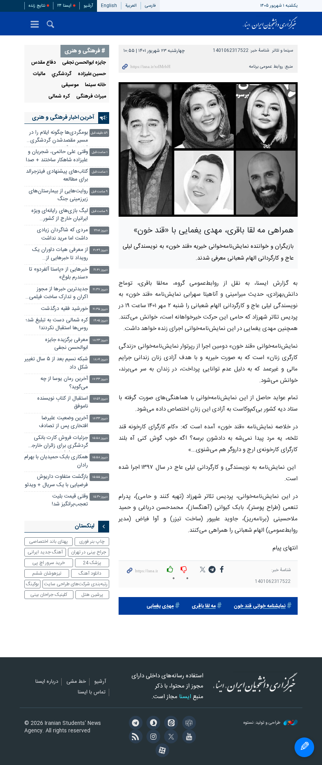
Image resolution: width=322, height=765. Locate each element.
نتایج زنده (37, 5)
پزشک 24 (92, 563)
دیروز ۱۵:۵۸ (100, 438)
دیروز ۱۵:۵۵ (100, 477)
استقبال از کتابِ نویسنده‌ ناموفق (62, 402)
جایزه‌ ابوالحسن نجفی (84, 63)
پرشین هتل (92, 595)
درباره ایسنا (46, 682)
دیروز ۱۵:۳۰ (100, 497)
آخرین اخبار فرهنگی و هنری (63, 117)
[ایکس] (170, 737)
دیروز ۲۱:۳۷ (100, 289)
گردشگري (61, 74)
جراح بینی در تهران (88, 552)
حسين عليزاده (92, 74)
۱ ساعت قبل (100, 152)
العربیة (131, 5)
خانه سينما (95, 85)
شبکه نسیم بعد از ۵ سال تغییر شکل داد (56, 363)
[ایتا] (170, 724)
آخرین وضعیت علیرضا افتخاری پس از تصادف (63, 422)
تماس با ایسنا (92, 693)
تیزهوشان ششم (46, 573)
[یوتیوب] (187, 737)
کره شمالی (59, 96)
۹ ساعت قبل (99, 191)
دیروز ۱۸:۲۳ (100, 340)
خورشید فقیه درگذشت (64, 309)
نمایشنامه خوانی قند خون (259, 606)
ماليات (39, 74)
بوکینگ (32, 584)
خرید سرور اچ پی (48, 563)
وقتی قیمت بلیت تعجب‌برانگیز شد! (70, 500)
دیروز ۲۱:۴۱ (100, 270)
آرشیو (88, 5)
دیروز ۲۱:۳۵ (100, 309)
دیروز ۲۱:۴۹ (100, 250)
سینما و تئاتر (282, 50)
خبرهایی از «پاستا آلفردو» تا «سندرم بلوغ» (58, 273)
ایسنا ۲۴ (64, 5)
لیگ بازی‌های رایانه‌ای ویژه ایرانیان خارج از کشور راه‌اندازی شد (59, 216)
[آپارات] (161, 751)
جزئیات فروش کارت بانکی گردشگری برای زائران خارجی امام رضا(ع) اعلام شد (57, 443)
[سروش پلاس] (152, 724)
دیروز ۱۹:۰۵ (100, 320)
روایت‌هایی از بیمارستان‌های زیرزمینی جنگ (58, 195)
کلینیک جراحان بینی (48, 595)
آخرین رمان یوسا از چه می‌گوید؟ (64, 383)
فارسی (150, 5)
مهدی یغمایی (160, 606)
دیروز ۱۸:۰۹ (100, 359)
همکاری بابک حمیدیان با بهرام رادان (56, 461)
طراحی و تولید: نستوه (262, 723)
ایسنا (270, 23)
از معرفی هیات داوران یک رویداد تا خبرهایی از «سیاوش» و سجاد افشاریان (59, 255)
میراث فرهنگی (91, 96)
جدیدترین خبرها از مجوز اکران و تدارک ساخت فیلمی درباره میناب (58, 294)
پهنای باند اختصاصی (48, 542)
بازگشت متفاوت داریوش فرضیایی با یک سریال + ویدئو (56, 481)
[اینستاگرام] (152, 737)
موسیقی (70, 85)
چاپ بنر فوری (91, 542)
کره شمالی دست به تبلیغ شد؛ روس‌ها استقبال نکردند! (57, 324)
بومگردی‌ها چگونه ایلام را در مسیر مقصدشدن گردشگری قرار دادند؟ (58, 137)
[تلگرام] (134, 724)
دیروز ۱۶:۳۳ (100, 418)
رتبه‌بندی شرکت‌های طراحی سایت (76, 584)
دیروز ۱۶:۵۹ (100, 399)
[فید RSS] (134, 737)
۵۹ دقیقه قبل (99, 133)
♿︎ (304, 747)
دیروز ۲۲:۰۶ (101, 230)
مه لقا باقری (204, 606)
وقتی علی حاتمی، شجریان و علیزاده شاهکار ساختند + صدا (57, 156)
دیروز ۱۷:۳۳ (100, 379)
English (109, 5)
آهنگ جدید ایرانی (45, 552)
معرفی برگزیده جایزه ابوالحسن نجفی (66, 344)
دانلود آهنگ (90, 573)
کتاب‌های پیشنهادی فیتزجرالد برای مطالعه (57, 176)
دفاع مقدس (43, 63)
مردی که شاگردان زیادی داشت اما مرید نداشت (62, 234)
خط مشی (76, 682)
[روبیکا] (187, 724)
